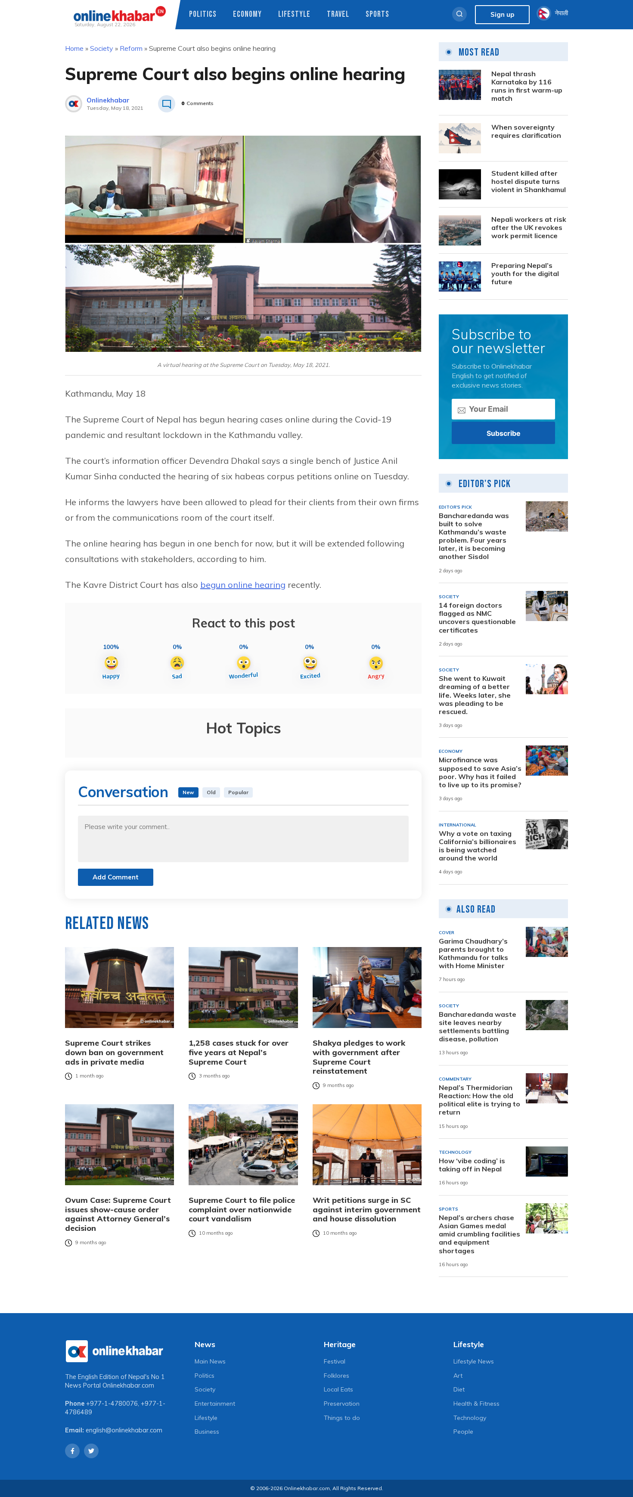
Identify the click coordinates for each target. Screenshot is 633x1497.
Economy (247, 14)
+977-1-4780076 (112, 1403)
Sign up (502, 14)
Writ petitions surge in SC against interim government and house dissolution (367, 1210)
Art (457, 1375)
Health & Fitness (476, 1403)
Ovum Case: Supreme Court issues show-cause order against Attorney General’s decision (118, 1214)
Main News (210, 1361)
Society (101, 48)
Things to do (342, 1418)
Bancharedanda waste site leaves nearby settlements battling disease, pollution (477, 1027)
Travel (338, 14)
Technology (469, 1418)
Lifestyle (294, 14)
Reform (131, 48)
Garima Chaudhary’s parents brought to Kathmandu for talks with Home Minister (473, 953)
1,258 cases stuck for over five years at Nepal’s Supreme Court (239, 1052)
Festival (334, 1361)
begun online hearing (242, 584)
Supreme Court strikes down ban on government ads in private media (114, 1052)
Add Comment (116, 877)
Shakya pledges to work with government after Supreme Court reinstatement (359, 1056)
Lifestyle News (473, 1361)
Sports (377, 14)
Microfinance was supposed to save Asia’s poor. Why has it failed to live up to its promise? (480, 772)
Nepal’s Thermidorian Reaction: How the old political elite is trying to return (479, 1100)
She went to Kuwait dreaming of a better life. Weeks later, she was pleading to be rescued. (475, 695)
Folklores (336, 1375)
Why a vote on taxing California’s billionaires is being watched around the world (477, 846)
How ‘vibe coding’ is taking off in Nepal (472, 1165)
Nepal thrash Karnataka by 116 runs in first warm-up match (526, 86)
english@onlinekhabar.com (124, 1430)
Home (74, 48)
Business (207, 1431)
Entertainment (215, 1403)
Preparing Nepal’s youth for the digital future (525, 273)
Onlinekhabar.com (128, 1385)
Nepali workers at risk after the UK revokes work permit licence (528, 227)
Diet (459, 1389)
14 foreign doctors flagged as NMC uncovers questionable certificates (477, 617)
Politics (203, 14)
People (463, 1431)
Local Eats (338, 1389)
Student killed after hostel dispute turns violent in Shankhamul (528, 181)
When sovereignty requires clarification (526, 131)
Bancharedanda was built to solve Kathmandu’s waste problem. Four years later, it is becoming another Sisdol (474, 536)
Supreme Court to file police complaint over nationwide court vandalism (242, 1210)
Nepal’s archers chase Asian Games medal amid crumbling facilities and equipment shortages (479, 1234)
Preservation (342, 1403)
